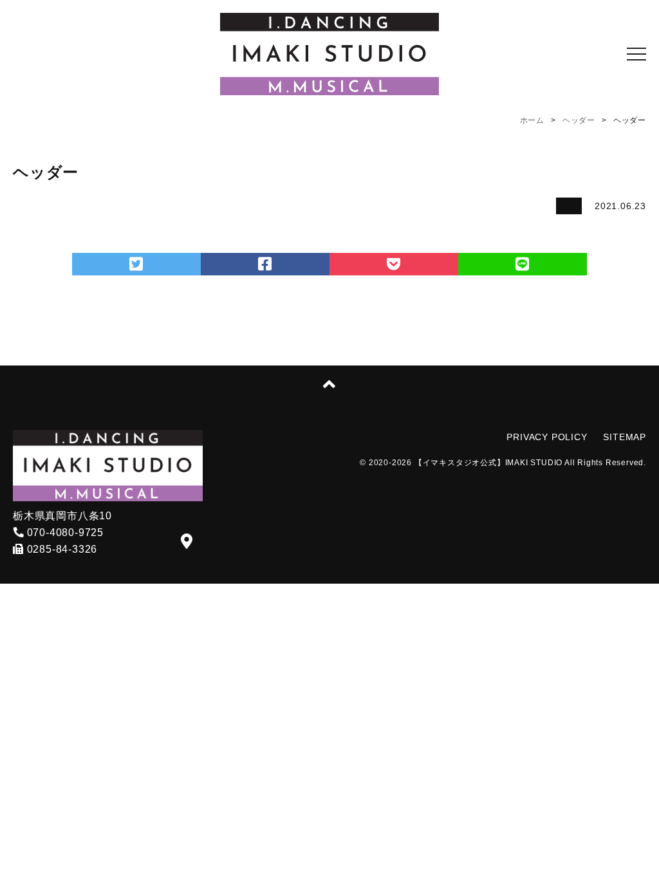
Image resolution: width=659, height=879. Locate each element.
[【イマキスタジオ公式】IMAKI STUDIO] (329, 54)
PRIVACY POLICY (546, 437)
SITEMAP (624, 437)
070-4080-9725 (64, 532)
